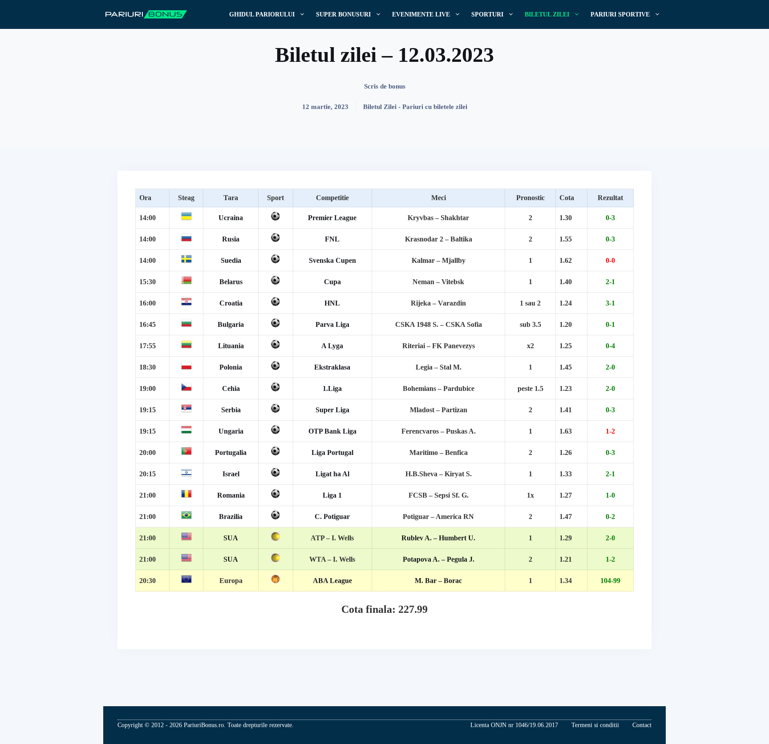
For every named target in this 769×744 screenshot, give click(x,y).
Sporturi (487, 14)
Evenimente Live (421, 14)
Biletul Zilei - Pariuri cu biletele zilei (415, 106)
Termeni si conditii (595, 725)
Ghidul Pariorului (262, 14)
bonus (397, 86)
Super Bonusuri (343, 14)
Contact (642, 725)
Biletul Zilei (547, 14)
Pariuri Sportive (620, 14)
